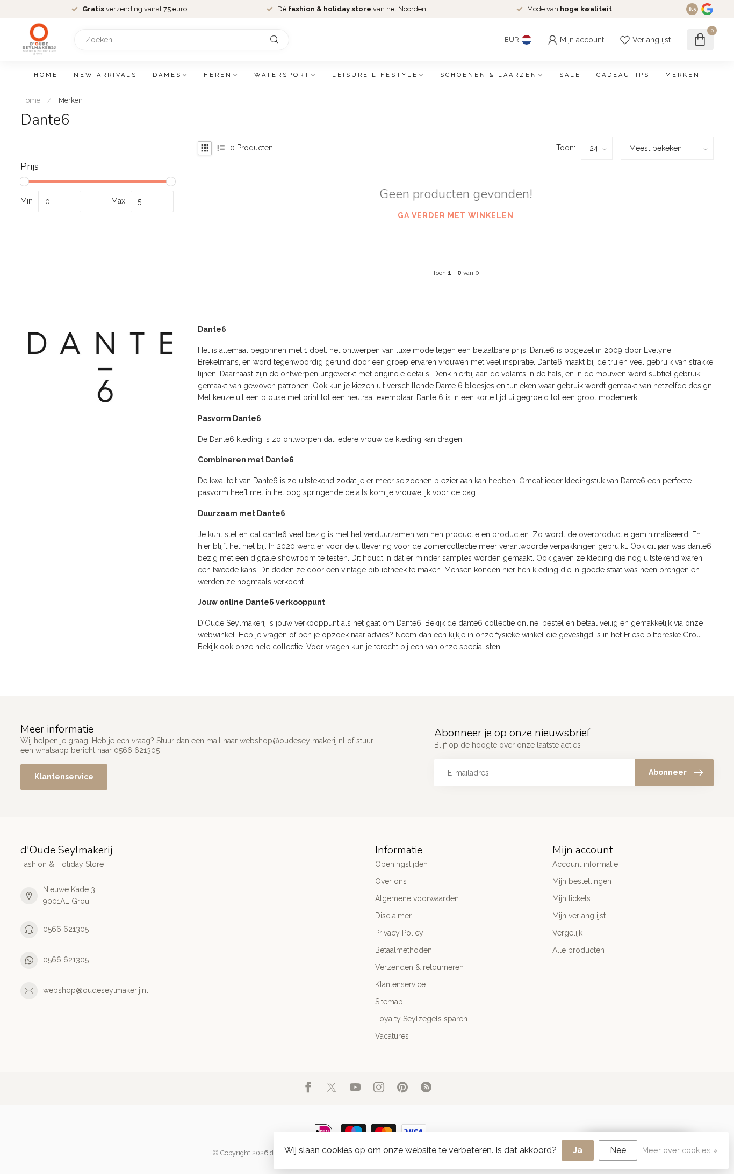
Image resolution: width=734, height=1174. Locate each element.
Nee (618, 1150)
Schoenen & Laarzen (488, 74)
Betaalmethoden (403, 950)
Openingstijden (401, 864)
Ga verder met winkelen (456, 215)
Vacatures (392, 1036)
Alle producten (578, 950)
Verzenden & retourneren (419, 967)
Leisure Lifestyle (375, 74)
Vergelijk (567, 933)
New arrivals (105, 74)
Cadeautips (623, 74)
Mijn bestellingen (581, 881)
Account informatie (585, 864)
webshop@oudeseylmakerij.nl (95, 990)
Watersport (282, 74)
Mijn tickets (571, 898)
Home (46, 74)
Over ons (391, 881)
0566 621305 (66, 929)
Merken (682, 74)
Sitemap (389, 1001)
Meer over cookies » (680, 1150)
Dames (167, 74)
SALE (570, 74)
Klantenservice (63, 776)
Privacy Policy (399, 933)
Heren (218, 74)
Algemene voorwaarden (417, 898)
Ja (577, 1150)
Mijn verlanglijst (579, 915)
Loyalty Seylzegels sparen (421, 1018)
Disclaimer (393, 915)
